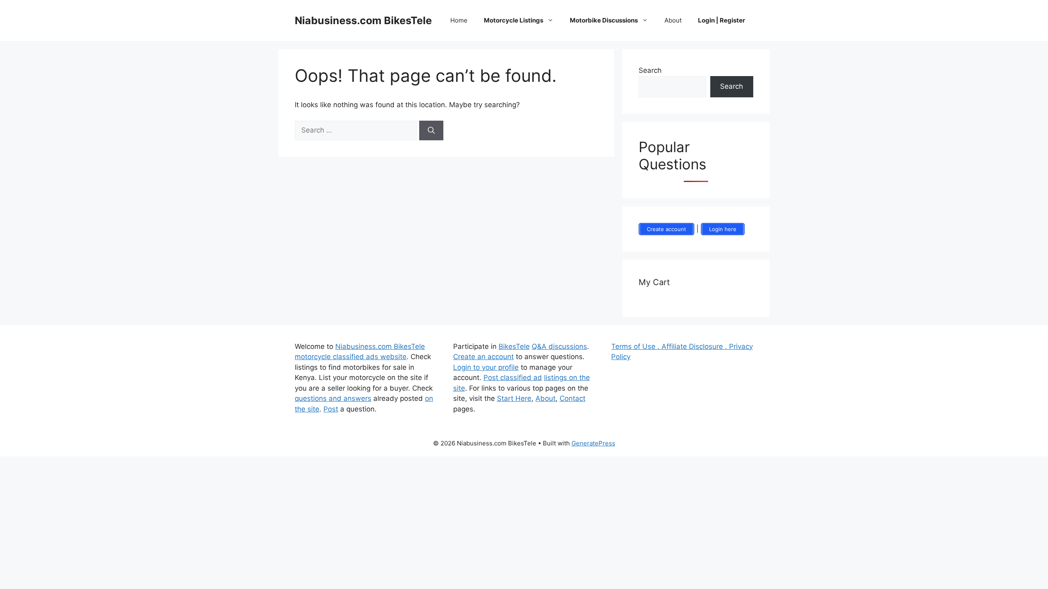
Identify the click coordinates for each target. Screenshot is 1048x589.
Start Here (514, 398)
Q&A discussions (559, 346)
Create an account (483, 357)
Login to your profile (486, 367)
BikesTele (514, 346)
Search (650, 70)
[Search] (431, 130)
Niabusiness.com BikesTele (363, 20)
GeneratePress (593, 443)
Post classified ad (512, 377)
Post (330, 409)
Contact (572, 398)
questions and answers (333, 398)
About (673, 20)
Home (459, 20)
